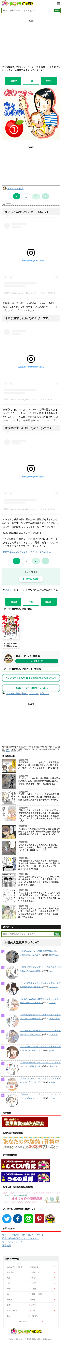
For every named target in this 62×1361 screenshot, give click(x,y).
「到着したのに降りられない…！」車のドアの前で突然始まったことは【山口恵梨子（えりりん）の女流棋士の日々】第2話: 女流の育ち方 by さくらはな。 (39, 880)
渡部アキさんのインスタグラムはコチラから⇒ (26, 552)
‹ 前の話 (13, 80)
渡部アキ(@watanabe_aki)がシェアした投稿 (24, 293)
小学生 (34, 1305)
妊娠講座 (10, 1272)
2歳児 (33, 1289)
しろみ (52, 1002)
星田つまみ (54, 954)
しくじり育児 (12, 1310)
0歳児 (33, 1283)
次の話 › (49, 80)
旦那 (33, 1310)
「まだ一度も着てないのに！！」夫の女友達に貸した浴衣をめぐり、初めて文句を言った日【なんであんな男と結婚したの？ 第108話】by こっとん (38, 912)
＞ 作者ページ (37, 661)
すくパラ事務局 (15, 188)
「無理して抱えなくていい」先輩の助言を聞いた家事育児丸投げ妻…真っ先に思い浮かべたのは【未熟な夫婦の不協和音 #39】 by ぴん (39, 797)
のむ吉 (52, 1098)
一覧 (31, 80)
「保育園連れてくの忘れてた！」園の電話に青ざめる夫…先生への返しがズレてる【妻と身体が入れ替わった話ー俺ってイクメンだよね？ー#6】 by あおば (39, 864)
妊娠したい (35, 1272)
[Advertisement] (31, 40)
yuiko (52, 1050)
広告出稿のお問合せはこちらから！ (20, 1238)
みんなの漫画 (13, 693)
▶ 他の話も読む (31, 578)
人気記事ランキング (15, 1267)
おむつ (9, 1294)
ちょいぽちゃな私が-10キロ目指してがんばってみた (31, 677)
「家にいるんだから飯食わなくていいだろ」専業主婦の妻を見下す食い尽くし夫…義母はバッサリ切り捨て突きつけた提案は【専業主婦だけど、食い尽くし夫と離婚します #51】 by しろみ (39, 815)
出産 (9, 1283)
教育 (9, 1305)
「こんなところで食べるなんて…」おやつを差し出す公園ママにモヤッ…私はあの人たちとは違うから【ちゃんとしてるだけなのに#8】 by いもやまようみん (39, 896)
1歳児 (9, 1289)
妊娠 (9, 1278)
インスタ (33, 693)
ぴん (51, 970)
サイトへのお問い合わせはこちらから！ (23, 1234)
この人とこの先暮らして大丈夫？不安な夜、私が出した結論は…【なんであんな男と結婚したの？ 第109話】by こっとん (39, 847)
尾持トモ (53, 1066)
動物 (9, 1316)
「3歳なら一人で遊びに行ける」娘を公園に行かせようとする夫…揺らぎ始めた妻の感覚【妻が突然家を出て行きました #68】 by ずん (39, 831)
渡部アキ (44, 693)
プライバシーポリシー (13, 1241)
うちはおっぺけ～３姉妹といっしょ (11, 644)
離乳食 (9, 1300)
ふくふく (53, 986)
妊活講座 (34, 1267)
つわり (34, 1278)
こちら (8, 751)
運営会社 (6, 1245)
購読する (9, 926)
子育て (24, 693)
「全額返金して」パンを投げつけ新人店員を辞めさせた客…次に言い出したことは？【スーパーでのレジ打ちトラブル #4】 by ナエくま (39, 765)
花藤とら (53, 1034)
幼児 (33, 1300)
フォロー (9, 589)
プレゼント (35, 1316)
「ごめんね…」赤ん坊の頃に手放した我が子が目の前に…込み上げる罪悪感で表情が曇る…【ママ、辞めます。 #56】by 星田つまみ (39, 781)
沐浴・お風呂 (36, 1294)
